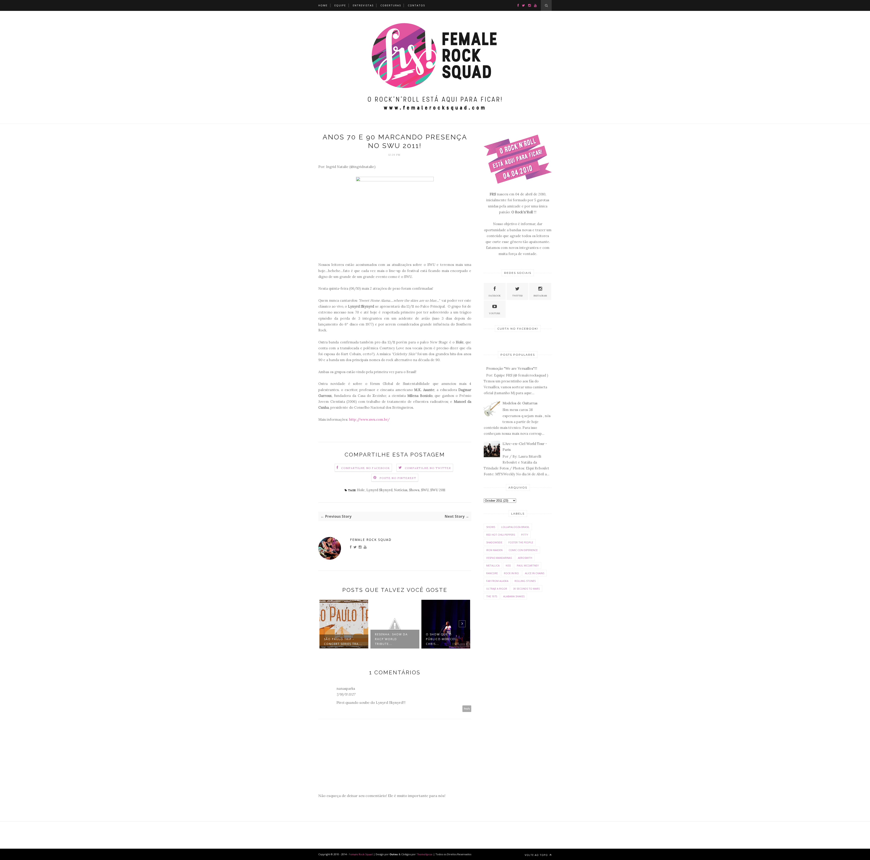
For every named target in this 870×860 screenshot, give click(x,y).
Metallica (493, 565)
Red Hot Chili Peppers (500, 534)
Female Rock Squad (371, 539)
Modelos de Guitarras (520, 403)
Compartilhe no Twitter (428, 468)
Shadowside (494, 542)
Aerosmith (525, 557)
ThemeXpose (424, 854)
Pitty (524, 534)
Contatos (416, 5)
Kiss (508, 565)
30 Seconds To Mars (526, 588)
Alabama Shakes (513, 596)
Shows (414, 490)
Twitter (517, 295)
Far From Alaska (497, 581)
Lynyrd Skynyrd (379, 490)
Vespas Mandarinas (499, 557)
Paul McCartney (528, 565)
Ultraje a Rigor (496, 588)
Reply (467, 708)
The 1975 (491, 596)
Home (323, 5)
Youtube (494, 313)
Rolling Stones (525, 581)
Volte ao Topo (537, 855)
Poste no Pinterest (397, 478)
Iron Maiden (494, 550)
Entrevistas (363, 5)
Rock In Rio (511, 573)
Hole (361, 490)
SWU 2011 (437, 490)
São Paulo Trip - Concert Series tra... (343, 641)
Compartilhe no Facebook (365, 468)
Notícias (400, 490)
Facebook (495, 295)
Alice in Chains (534, 573)
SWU (425, 490)
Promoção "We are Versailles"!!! (511, 368)
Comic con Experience (523, 550)
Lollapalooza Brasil (515, 527)
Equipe (340, 5)
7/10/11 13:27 (345, 694)
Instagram (540, 295)
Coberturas (390, 5)
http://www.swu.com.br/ (369, 419)
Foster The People (520, 542)
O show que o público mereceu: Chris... (442, 639)
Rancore (492, 573)
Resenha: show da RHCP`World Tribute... (391, 639)
